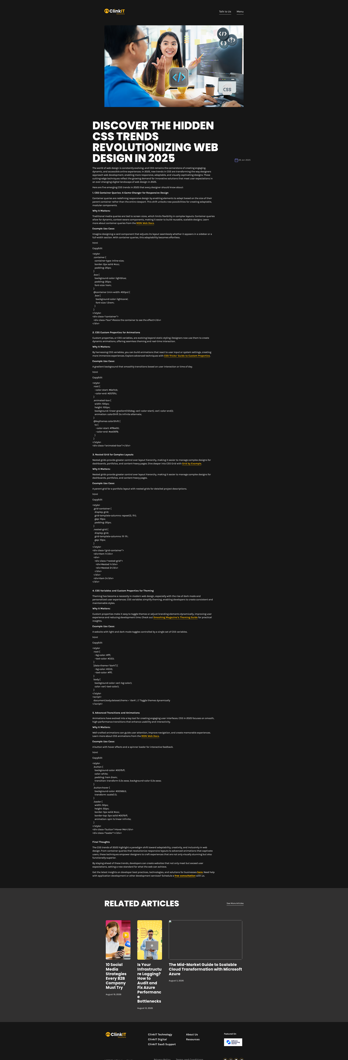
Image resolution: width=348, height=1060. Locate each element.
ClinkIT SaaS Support (159, 1044)
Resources (191, 1039)
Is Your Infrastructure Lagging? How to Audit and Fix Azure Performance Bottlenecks (149, 983)
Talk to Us (229, 11)
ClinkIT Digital (155, 1039)
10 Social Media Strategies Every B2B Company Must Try (116, 976)
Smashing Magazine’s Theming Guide (175, 617)
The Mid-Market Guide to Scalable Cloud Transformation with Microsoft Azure (205, 969)
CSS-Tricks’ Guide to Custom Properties (187, 355)
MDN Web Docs (145, 223)
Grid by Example (191, 463)
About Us (190, 1034)
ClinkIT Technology (157, 1034)
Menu (241, 11)
